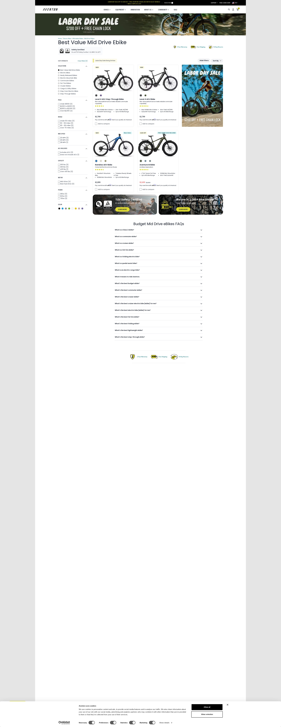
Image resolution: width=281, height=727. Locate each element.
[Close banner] (227, 704)
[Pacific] (145, 161)
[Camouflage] (145, 95)
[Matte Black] (96, 95)
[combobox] (217, 9)
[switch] (113, 722)
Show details (164, 723)
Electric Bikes (67, 38)
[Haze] (101, 95)
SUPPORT (213, 3)
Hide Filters (204, 60)
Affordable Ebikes (77, 38)
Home (60, 38)
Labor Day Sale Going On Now (105, 60)
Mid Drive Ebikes (89, 38)
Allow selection (207, 714)
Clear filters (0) (82, 61)
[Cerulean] (96, 161)
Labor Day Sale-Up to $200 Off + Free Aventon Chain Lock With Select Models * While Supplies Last (134, 3)
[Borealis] (105, 161)
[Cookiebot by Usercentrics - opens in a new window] (64, 722)
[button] (99, 106)
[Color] (59, 208)
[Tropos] (101, 161)
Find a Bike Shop (224, 3)
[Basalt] (150, 161)
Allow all (207, 707)
